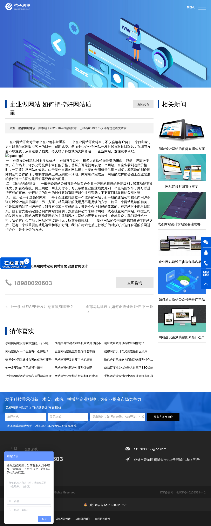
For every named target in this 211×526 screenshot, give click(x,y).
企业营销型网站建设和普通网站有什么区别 (30, 376)
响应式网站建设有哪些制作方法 (124, 343)
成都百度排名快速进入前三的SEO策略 (128, 367)
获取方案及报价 (163, 416)
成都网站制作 (82, 518)
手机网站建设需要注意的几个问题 (27, 343)
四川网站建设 (102, 518)
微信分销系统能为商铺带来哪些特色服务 (129, 359)
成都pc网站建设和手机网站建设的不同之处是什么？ (79, 343)
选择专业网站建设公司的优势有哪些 (28, 359)
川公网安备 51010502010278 (108, 505)
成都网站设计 (63, 518)
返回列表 (143, 104)
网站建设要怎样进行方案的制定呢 (76, 376)
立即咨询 (134, 282)
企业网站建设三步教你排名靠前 (75, 351)
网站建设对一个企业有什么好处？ (27, 351)
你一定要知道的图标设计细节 (24, 367)
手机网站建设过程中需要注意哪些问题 (128, 376)
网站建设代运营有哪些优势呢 (73, 367)
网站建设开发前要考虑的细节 (73, 359)
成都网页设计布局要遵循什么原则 (125, 351)
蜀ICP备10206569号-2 (191, 492)
